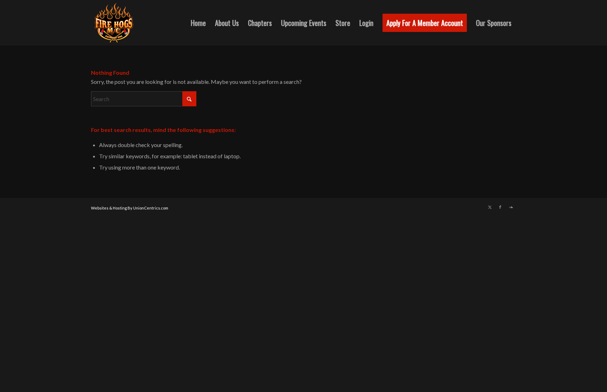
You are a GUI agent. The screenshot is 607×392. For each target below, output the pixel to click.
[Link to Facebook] (500, 207)
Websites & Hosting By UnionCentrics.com (129, 208)
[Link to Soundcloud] (510, 207)
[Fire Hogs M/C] (114, 23)
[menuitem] (198, 23)
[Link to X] (489, 207)
